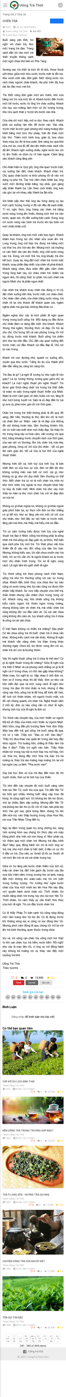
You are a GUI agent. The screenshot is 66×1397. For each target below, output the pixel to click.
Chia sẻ (21, 14)
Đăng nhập (17, 1016)
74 (8, 1341)
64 (57, 1336)
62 (44, 1336)
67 (20, 1339)
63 (51, 1336)
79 (39, 1341)
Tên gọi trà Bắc (12, 1317)
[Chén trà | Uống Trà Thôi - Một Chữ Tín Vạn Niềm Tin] (14, 8)
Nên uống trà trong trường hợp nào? (27, 1130)
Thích (18, 982)
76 (20, 1341)
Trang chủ (8, 14)
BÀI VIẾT (37, 31)
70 (39, 1339)
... (20, 1336)
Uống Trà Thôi (31, 5)
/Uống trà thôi (35, 1351)
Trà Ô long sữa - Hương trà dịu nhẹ (25, 1194)
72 (52, 1339)
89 (51, 1341)
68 (27, 1339)
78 (33, 1341)
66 (14, 1339)
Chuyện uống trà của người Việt (23, 1261)
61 (38, 1336)
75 (14, 1341)
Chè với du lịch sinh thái (18, 1081)
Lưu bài (31, 982)
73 (58, 1339)
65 (8, 1339)
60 (32, 1336)
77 (27, 1341)
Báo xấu (46, 982)
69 (33, 1339)
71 (46, 1339)
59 (26, 1336)
